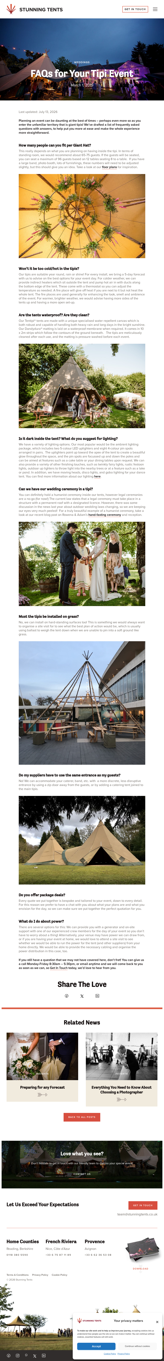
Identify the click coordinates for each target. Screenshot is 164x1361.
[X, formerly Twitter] (82, 996)
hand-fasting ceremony (104, 515)
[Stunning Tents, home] (35, 9)
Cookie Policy (110, 1354)
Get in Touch (135, 9)
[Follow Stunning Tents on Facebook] (9, 1355)
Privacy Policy (124, 1354)
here (97, 476)
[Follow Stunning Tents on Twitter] (35, 1356)
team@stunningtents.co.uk (137, 1214)
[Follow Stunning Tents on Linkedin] (44, 1355)
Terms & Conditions (18, 1275)
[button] (156, 1321)
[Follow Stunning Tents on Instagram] (18, 1355)
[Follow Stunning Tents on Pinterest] (26, 1355)
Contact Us (82, 1174)
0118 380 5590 (17, 1255)
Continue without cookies (137, 1346)
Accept (96, 1346)
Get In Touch (59, 968)
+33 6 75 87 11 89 (58, 1255)
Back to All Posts (81, 1117)
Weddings (82, 62)
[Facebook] (67, 996)
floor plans (109, 167)
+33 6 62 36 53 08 (98, 1255)
